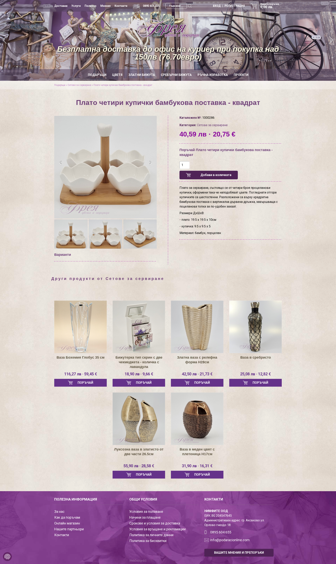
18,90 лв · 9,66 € (139, 374)
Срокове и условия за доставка (154, 523)
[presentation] (60, 163)
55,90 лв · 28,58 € (138, 466)
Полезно (90, 5)
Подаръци (97, 75)
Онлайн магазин (67, 523)
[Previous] (5, 40)
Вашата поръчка (269, 6)
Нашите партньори (69, 529)
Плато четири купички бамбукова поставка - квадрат (123, 85)
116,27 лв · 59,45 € (80, 374)
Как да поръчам (67, 517)
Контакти (121, 5)
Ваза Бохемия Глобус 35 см (80, 357)
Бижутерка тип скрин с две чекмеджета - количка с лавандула (139, 362)
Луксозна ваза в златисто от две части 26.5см (139, 451)
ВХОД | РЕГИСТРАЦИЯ (229, 5)
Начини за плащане (145, 517)
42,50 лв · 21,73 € (197, 374)
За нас (59, 511)
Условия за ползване (146, 511)
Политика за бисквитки (147, 541)
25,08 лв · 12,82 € (255, 374)
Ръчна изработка (213, 75)
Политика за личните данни (151, 535)
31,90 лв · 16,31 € (197, 466)
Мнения (105, 5)
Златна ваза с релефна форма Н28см (197, 359)
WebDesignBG (138, 560)
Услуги (76, 5)
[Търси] (190, 6)
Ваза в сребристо (255, 357)
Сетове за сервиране (79, 85)
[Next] (331, 40)
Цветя (117, 75)
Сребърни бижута (176, 75)
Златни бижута (141, 75)
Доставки (60, 5)
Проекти (241, 75)
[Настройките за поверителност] (7, 556)
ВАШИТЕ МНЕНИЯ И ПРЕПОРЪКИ (239, 552)
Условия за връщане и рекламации (157, 529)
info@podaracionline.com (230, 540)
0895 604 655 (151, 5)
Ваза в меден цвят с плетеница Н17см (197, 451)
